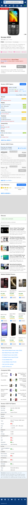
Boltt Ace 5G (3, 291)
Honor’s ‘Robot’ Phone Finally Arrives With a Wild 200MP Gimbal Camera (17, 229)
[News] (6, 5)
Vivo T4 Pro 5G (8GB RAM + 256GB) (13, 291)
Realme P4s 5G (22, 291)
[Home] (2, 5)
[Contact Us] (1, 499)
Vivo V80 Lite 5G (4, 338)
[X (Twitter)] (8, 499)
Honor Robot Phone (12, 314)
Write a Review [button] (21, 184)
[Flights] (10, 5)
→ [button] (6, 180)
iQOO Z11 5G (3, 314)
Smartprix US (4, 503)
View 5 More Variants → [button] (6, 158)
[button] (13, 140)
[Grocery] (25, 5)
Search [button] (20, 66)
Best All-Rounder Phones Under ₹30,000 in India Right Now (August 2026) (18, 247)
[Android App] (25, 499)
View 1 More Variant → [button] (6, 173)
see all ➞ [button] (22, 89)
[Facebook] (5, 499)
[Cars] (21, 5)
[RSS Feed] (21, 499)
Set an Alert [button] (4, 61)
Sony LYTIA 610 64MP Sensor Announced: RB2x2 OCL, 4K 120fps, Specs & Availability (17, 256)
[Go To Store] (7, 152)
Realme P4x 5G (22, 337)
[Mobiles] (13, 5)
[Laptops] (17, 5)
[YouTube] (11, 499)
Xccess (16, 42)
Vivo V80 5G (12, 337)
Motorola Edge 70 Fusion (22, 314)
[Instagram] (15, 499)
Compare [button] (23, 84)
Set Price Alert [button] (22, 148)
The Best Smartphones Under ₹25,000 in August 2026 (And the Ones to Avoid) (17, 238)
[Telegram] (18, 499)
